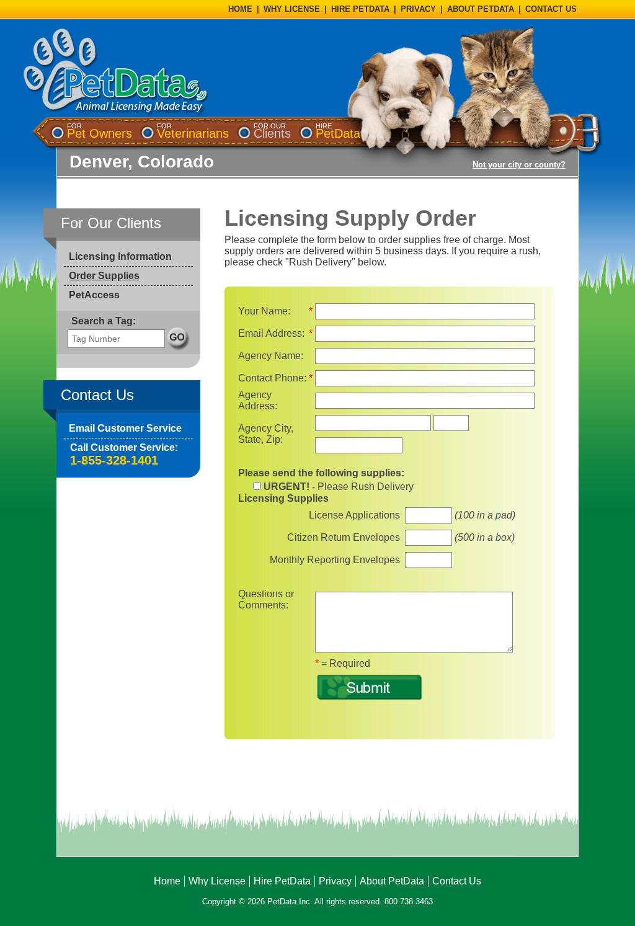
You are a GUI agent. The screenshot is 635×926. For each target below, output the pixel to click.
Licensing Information (120, 256)
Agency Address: (257, 400)
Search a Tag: (103, 321)
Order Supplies (104, 275)
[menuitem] (99, 131)
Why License (217, 881)
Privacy (335, 881)
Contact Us (456, 881)
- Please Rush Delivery (339, 486)
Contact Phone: (272, 378)
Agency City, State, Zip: (265, 434)
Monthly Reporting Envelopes (335, 559)
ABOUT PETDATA (480, 9)
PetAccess (94, 295)
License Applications (354, 515)
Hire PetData (282, 881)
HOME (240, 9)
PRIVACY (418, 9)
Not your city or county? (519, 164)
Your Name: (264, 311)
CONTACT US (551, 9)
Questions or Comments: (266, 599)
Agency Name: (270, 355)
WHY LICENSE (292, 9)
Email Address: (271, 333)
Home (167, 881)
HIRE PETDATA (360, 9)
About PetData (392, 881)
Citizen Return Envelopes (343, 537)
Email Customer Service (125, 428)
